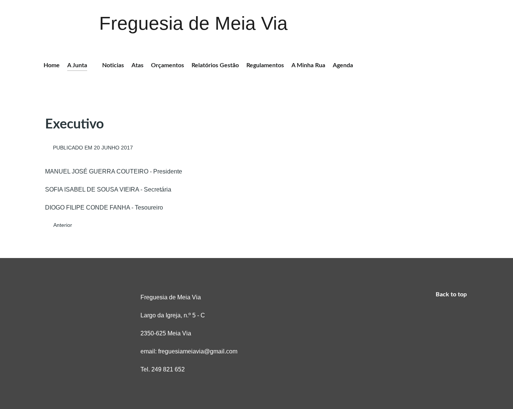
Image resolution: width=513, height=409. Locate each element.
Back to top (452, 294)
